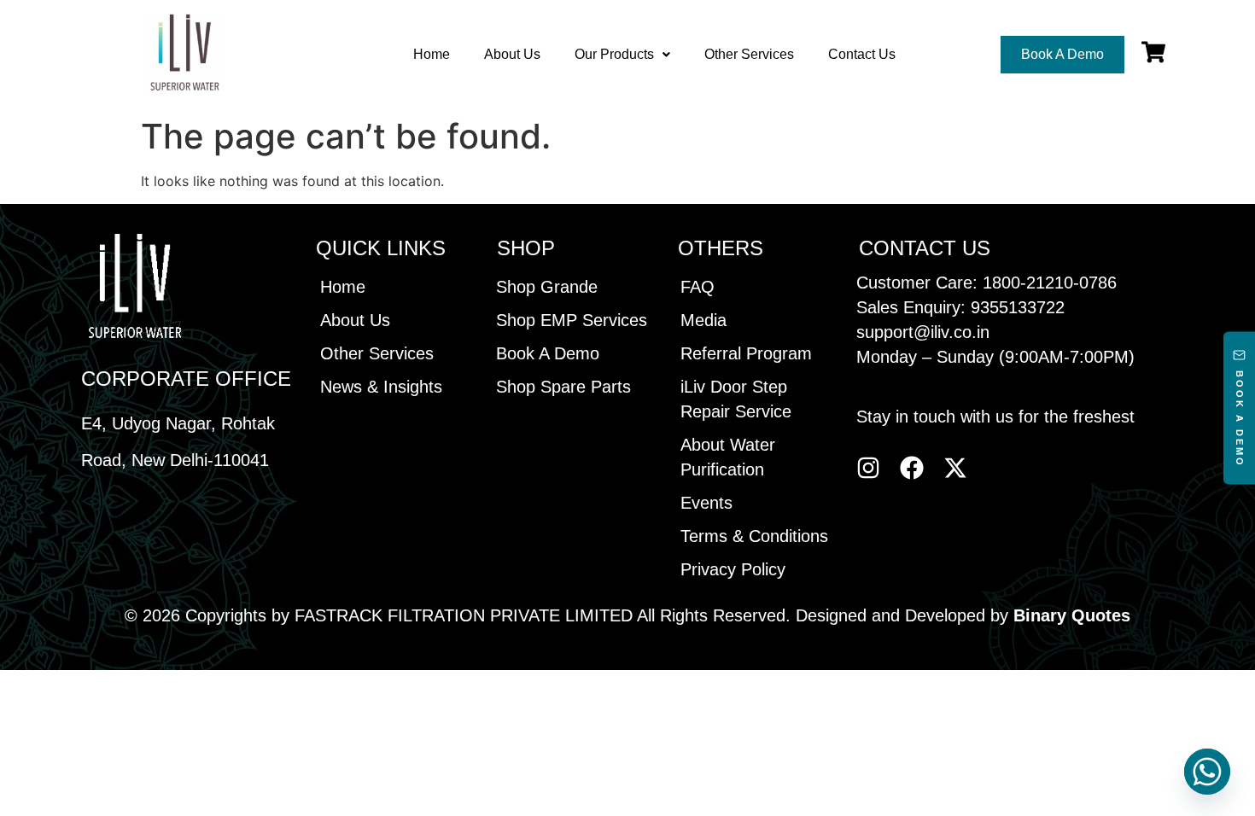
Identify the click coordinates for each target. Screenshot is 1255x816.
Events (706, 502)
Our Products (614, 54)
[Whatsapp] (1207, 772)
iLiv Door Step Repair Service (735, 399)
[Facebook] (912, 468)
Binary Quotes (1071, 615)
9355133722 (1018, 307)
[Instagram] (868, 468)
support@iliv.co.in (922, 332)
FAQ (697, 286)
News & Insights (381, 386)
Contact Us (862, 54)
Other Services (749, 54)
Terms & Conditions (754, 536)
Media (703, 320)
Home (431, 54)
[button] (622, 54)
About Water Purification (727, 457)
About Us (512, 54)
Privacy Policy (732, 569)
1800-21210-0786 (1050, 282)
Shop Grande (547, 286)
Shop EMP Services (571, 320)
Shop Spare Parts (563, 386)
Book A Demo (547, 353)
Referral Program (746, 353)
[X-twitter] (955, 468)
